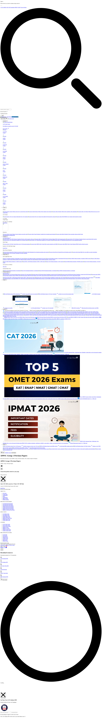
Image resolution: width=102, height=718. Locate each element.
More (4, 444)
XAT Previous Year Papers (8, 504)
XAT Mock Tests (6, 514)
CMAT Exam (5, 538)
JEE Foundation (11, 7)
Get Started (14, 452)
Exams (4, 309)
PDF (2, 115)
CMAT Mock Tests (6, 520)
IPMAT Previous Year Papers (8, 508)
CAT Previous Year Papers (8, 503)
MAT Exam (5, 539)
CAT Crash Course (6, 524)
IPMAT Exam (5, 540)
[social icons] (1, 547)
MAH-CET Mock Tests (7, 518)
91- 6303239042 (8, 116)
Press (4, 496)
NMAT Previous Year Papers (8, 506)
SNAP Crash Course (7, 526)
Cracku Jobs (5, 494)
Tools (4, 279)
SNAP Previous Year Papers (8, 505)
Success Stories (24, 7)
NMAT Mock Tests (6, 517)
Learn (4, 207)
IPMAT (16, 7)
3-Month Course (15, 116)
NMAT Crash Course (7, 529)
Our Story (5, 493)
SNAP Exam (5, 536)
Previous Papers (6, 271)
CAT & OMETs (3, 7)
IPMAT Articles (6, 499)
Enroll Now (5, 222)
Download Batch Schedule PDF (9, 235)
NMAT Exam (5, 537)
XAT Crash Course (6, 525)
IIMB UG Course (6, 528)
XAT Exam (5, 535)
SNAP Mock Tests (6, 516)
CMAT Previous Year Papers (8, 507)
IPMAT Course (6, 527)
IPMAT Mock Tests (6, 519)
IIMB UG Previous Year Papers (9, 509)
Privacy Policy (12, 545)
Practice (4, 236)
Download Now (14, 712)
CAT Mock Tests (6, 513)
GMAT (19, 7)
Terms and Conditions (4, 545)
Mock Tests (5, 254)
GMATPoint (5, 497)
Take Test (4, 266)
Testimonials (5, 495)
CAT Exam (5, 534)
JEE (7, 7)
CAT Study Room (6, 238)
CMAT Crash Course (7, 530)
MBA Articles (5, 498)
